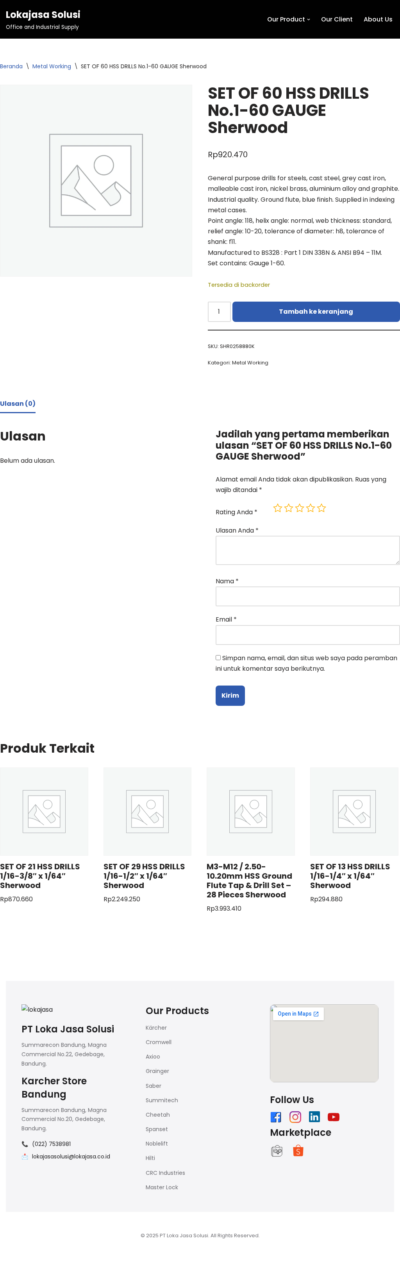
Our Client (337, 19)
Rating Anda (236, 512)
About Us (378, 19)
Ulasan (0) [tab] (18, 403)
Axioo (153, 1056)
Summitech (162, 1100)
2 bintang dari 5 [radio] (288, 508)
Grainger (157, 1071)
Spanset (157, 1129)
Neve (13, 1253)
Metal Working (51, 66)
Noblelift (157, 1144)
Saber (153, 1086)
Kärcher (156, 1028)
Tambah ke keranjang (316, 311)
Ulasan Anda (237, 530)
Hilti (150, 1158)
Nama (227, 581)
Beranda (11, 66)
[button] (308, 19)
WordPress (103, 1253)
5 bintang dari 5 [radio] (321, 508)
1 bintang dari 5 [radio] (277, 508)
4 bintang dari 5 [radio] (310, 508)
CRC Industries (165, 1173)
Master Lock (162, 1187)
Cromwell (158, 1042)
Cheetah (158, 1115)
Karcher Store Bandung (54, 1088)
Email (226, 619)
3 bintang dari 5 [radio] (299, 508)
